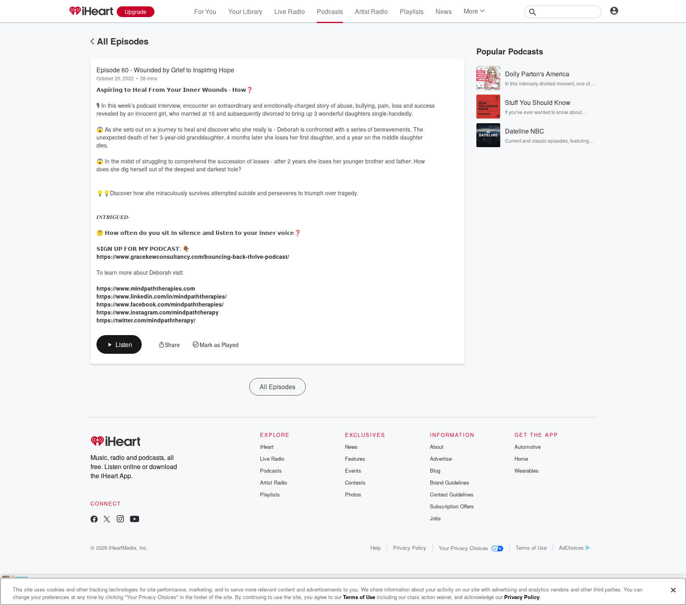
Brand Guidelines (449, 482)
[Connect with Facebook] (94, 519)
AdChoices (571, 547)
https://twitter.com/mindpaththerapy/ (145, 320)
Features (355, 458)
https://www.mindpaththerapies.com (145, 288)
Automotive (527, 446)
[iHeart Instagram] (120, 519)
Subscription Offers (452, 506)
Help (375, 547)
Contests (355, 482)
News (443, 11)
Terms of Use (531, 547)
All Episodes (122, 41)
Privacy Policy (409, 547)
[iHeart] (91, 11)
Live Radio (289, 11)
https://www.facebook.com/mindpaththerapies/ (160, 304)
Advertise (441, 458)
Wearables (526, 470)
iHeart (267, 446)
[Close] (673, 590)
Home (521, 458)
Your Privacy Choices (463, 548)
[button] (119, 344)
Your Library (245, 11)
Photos (353, 494)
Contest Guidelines (452, 494)
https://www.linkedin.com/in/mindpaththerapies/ (161, 296)
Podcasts (330, 11)
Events (353, 470)
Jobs (435, 518)
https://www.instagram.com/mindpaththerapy (157, 312)
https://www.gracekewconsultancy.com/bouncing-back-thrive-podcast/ (192, 256)
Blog (435, 470)
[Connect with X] (107, 519)
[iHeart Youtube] (134, 519)
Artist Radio (371, 11)
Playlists (412, 11)
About (436, 446)
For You (205, 11)
